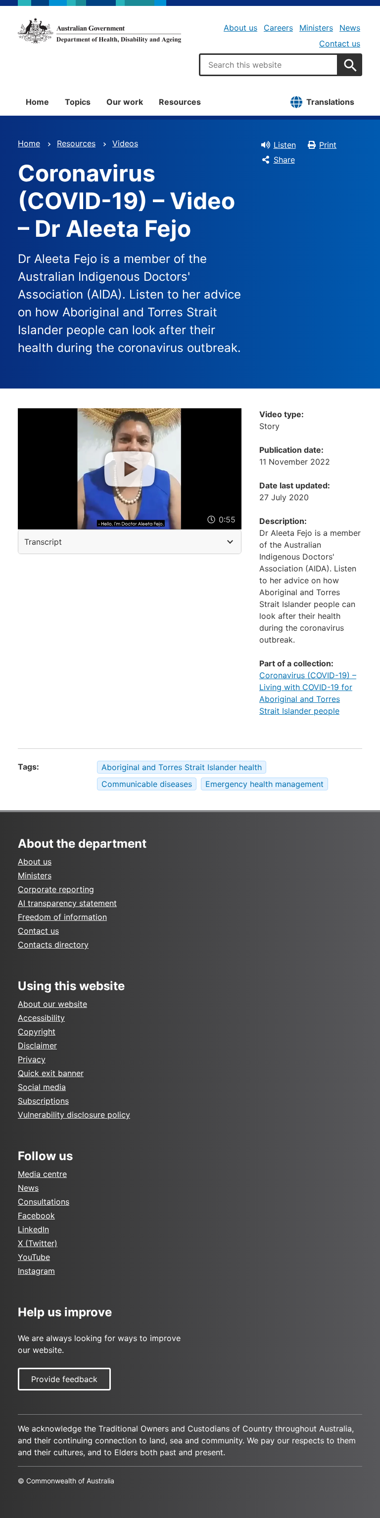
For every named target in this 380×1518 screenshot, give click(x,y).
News (349, 28)
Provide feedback (64, 1379)
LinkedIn (33, 1229)
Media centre (42, 1174)
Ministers (316, 28)
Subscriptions (43, 1101)
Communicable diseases (146, 784)
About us (240, 28)
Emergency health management (264, 784)
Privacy (32, 1059)
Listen (285, 145)
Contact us (339, 43)
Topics (78, 102)
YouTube (34, 1257)
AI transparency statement (67, 903)
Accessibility (41, 1018)
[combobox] (268, 64)
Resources (180, 102)
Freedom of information (62, 917)
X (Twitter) (37, 1243)
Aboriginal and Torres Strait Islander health (181, 767)
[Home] (99, 30)
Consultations (43, 1202)
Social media (42, 1087)
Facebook (36, 1215)
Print (327, 145)
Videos (125, 143)
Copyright (36, 1032)
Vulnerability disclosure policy (74, 1115)
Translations (330, 102)
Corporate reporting (56, 889)
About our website (52, 1004)
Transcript (43, 542)
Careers (278, 28)
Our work (124, 102)
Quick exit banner (51, 1073)
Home (37, 102)
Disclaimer (37, 1045)
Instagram (36, 1271)
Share (284, 160)
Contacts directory (53, 945)
